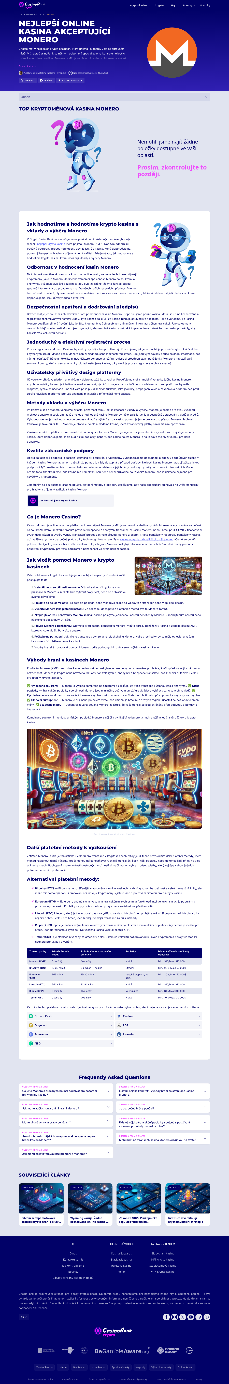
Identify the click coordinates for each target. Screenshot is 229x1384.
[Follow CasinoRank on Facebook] (166, 1317)
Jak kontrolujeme (73, 1265)
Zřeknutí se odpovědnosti (99, 1379)
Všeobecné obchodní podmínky (133, 1379)
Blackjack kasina (121, 1259)
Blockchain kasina (162, 1253)
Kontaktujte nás (73, 1259)
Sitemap (198, 1379)
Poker (121, 1272)
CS (22, 1317)
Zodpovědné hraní (70, 1379)
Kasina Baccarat (121, 1253)
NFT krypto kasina (162, 1259)
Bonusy (187, 5)
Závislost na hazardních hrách (40, 1379)
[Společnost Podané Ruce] (84, 1350)
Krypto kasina (138, 5)
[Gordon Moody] (168, 1350)
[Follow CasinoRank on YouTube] (190, 1317)
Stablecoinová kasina (162, 1265)
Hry (173, 5)
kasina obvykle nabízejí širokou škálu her (146, 539)
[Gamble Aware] (122, 1350)
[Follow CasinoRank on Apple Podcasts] (207, 1317)
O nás (73, 1253)
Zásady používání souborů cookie (171, 1379)
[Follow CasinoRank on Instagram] (174, 1317)
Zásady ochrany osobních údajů (73, 1278)
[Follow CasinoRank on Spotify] (198, 1317)
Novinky (205, 5)
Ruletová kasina (121, 1265)
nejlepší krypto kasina (51, 244)
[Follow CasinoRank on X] (182, 1317)
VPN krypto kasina (163, 1272)
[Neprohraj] (68, 1350)
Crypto (159, 5)
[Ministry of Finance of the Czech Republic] (46, 1350)
